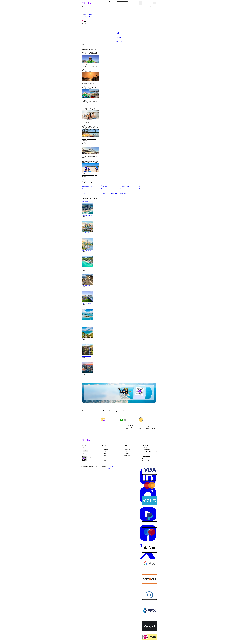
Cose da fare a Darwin (86, 356)
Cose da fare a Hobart (86, 285)
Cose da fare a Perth (86, 373)
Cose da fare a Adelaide (86, 303)
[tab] (118, 29)
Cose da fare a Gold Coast (87, 215)
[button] (85, 6)
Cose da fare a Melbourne (87, 232)
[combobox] (122, 2)
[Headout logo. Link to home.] (86, 3)
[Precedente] (90, 202)
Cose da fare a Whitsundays (87, 320)
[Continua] (92, 202)
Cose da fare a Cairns (86, 338)
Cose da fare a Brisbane (86, 250)
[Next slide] (83, 44)
